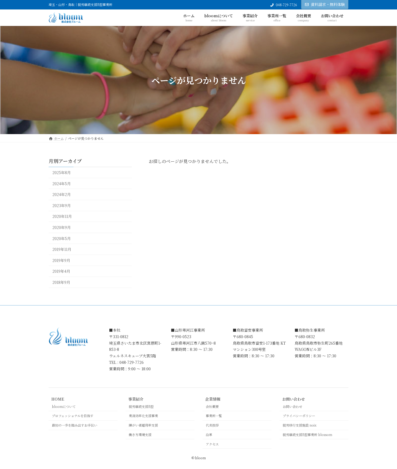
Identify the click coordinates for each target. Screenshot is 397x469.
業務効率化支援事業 (143, 415)
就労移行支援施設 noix (300, 425)
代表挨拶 (212, 425)
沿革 (209, 434)
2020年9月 (61, 227)
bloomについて (64, 406)
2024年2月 (61, 194)
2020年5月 (61, 238)
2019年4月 (61, 271)
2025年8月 (61, 172)
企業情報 (212, 399)
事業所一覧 (214, 415)
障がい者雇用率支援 (143, 425)
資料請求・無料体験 (328, 4)
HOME (57, 399)
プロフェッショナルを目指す (72, 415)
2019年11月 (61, 249)
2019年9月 (61, 260)
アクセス (212, 444)
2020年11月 (62, 216)
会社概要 (212, 406)
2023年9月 (61, 205)
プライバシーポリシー (299, 415)
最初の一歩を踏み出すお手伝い (74, 425)
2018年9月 (61, 282)
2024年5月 (61, 183)
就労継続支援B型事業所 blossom (307, 434)
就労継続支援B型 (141, 406)
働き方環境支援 (140, 434)
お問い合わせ (293, 399)
